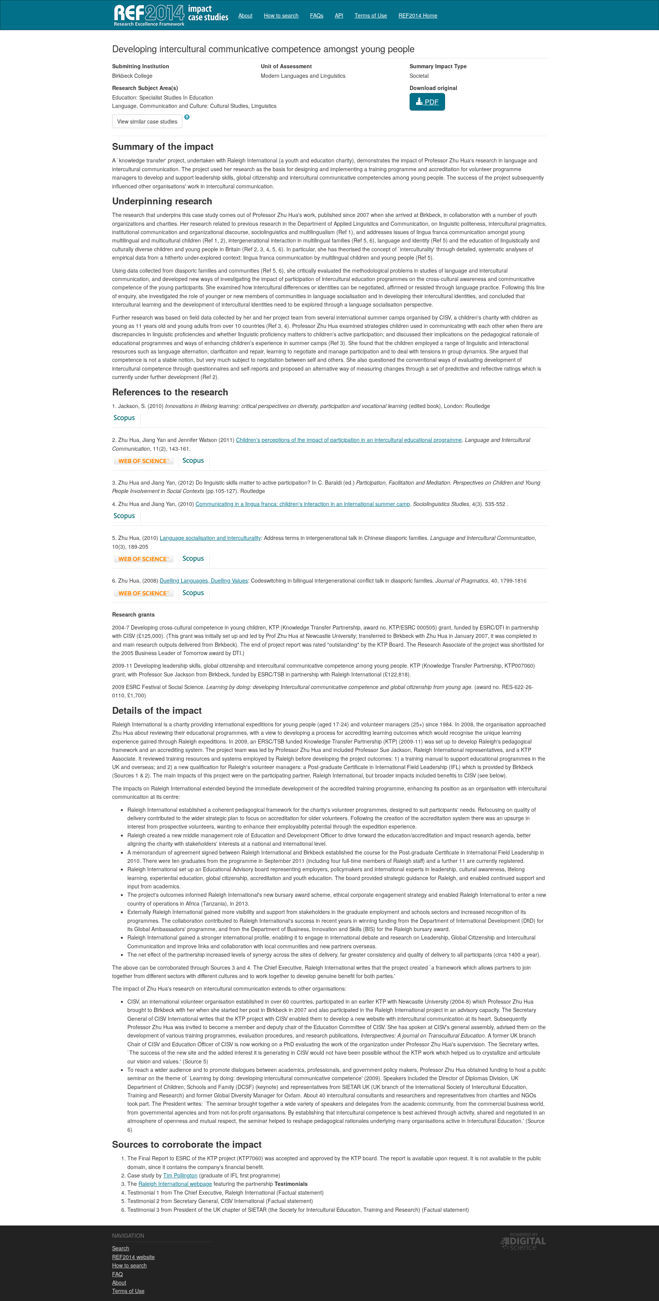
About (245, 15)
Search (120, 1248)
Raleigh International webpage (175, 1183)
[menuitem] (245, 15)
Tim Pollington (180, 1175)
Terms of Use (371, 15)
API (339, 15)
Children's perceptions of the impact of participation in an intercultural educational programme (349, 439)
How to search (281, 15)
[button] (187, 117)
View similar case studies (147, 121)
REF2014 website (133, 1257)
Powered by (524, 1234)
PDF (431, 101)
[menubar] (338, 15)
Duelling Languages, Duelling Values (204, 580)
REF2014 (169, 15)
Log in (539, 12)
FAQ (117, 1274)
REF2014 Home (418, 15)
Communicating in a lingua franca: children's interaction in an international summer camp (303, 504)
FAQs (316, 15)
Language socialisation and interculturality (210, 537)
